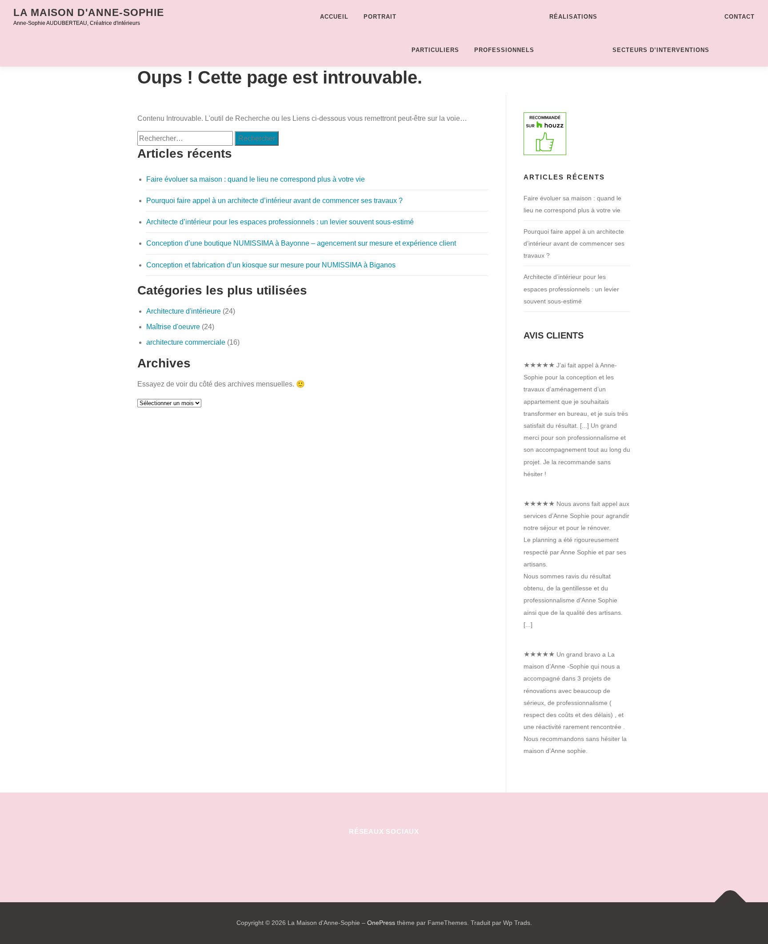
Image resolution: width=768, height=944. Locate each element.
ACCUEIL (334, 16)
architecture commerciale (185, 342)
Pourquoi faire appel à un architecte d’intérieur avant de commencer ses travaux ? (274, 200)
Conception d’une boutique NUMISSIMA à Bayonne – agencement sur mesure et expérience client (301, 243)
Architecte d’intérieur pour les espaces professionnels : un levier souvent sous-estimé (280, 222)
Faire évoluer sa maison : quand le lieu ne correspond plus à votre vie (255, 179)
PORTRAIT (380, 16)
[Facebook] (341, 855)
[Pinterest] (362, 855)
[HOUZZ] (428, 855)
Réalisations (573, 16)
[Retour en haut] (730, 902)
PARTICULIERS (435, 50)
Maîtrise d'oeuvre (173, 327)
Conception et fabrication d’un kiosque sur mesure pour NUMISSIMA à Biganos (271, 265)
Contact (739, 16)
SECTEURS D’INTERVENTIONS (660, 50)
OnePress (381, 922)
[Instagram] (384, 855)
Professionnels (504, 50)
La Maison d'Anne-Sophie (88, 12)
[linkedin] (406, 855)
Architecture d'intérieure (183, 311)
